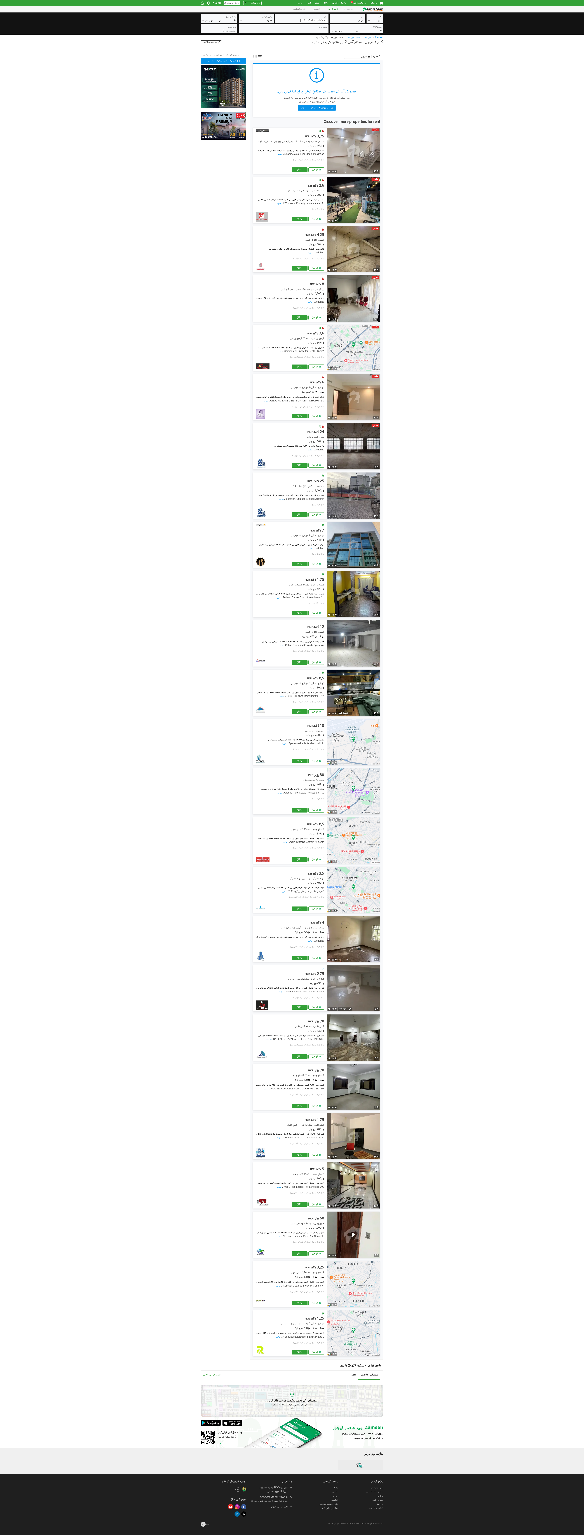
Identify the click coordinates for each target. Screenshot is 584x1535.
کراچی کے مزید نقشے (212, 1375)
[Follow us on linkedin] (236, 1517)
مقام (325, 17)
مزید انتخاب (232, 27)
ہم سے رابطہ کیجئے (374, 1492)
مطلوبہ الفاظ (323, 27)
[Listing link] (316, 151)
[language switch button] (217, 3)
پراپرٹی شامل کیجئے (329, 1508)
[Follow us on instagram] (236, 1509)
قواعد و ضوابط (376, 1508)
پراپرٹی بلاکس (358, 3)
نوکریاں (380, 1496)
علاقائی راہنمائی (339, 3)
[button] (375, 20)
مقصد (380, 17)
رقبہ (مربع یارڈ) (231, 17)
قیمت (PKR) (377, 27)
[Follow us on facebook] (243, 1509)
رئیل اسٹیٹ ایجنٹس (328, 1504)
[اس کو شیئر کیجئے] (333, 171)
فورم (335, 1496)
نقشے (317, 3)
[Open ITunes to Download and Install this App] (231, 1425)
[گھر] (381, 3)
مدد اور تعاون (377, 1500)
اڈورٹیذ (380, 1504)
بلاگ (326, 3)
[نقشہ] (336, 171)
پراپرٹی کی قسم (267, 17)
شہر (362, 17)
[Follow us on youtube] (229, 1509)
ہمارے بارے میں (376, 1487)
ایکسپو (334, 1500)
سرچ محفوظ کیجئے (209, 42)
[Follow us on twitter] (243, 1517)
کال (298, 170)
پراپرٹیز (373, 3)
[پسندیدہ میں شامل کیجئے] (329, 171)
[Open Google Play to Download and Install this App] (211, 1425)
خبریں (335, 1492)
